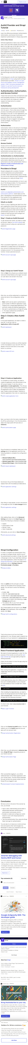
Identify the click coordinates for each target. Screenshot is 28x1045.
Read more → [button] (5, 872)
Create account (22, 2)
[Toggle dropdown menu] (26, 833)
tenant (2, 215)
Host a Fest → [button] (5, 1016)
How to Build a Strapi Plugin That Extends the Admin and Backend (12, 965)
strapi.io (23, 18)
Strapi (5, 17)
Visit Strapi (14, 955)
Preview (12, 887)
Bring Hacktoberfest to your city (13, 1002)
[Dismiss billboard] (26, 1022)
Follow (14, 944)
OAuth (21, 178)
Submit (5, 887)
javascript (13, 30)
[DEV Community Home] (5, 2)
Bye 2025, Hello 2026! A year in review (10, 978)
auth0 (7, 30)
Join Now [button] (14, 1040)
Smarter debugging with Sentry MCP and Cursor (11, 857)
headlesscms (20, 30)
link (4, 685)
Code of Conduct (10, 891)
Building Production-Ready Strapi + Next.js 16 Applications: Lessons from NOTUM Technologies (13, 972)
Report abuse (19, 891)
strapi (3, 30)
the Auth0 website (17, 222)
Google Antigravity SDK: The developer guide (13, 916)
